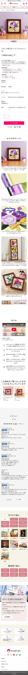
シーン (23, 7)
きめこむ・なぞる (10, 10)
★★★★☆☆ (4, 103)
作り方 (4, 7)
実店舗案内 (7, 617)
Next (26, 27)
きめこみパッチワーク (21, 10)
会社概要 (2, 658)
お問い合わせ (3, 661)
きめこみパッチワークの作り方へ (16, 97)
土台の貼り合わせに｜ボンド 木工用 (11, 69)
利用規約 (2, 666)
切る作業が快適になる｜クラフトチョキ (11, 70)
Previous (1, 27)
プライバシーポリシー (5, 669)
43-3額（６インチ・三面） (8, 77)
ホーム (3, 10)
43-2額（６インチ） (7, 76)
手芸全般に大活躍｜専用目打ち (10, 72)
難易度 (14, 7)
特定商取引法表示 (4, 664)
